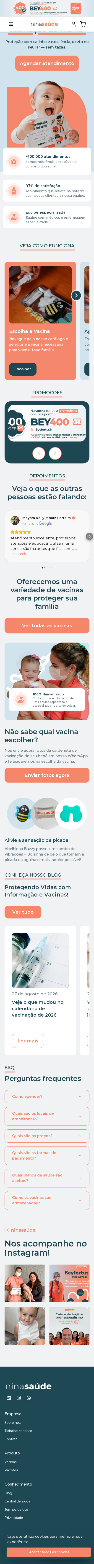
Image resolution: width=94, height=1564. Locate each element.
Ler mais (28, 1041)
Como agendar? (27, 1096)
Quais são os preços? (32, 1136)
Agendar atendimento (47, 63)
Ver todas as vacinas (47, 625)
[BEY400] (47, 423)
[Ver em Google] (15, 520)
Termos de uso (16, 1509)
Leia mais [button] (18, 554)
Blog (8, 1493)
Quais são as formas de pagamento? (34, 1155)
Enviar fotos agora (47, 775)
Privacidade (14, 1518)
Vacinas (10, 1462)
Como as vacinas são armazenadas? (32, 1200)
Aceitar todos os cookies (49, 1552)
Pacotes (11, 1470)
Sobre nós (13, 1423)
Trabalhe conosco (18, 1431)
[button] (4, 536)
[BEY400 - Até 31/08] (47, 8)
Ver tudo (23, 912)
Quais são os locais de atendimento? (33, 1116)
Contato (11, 1439)
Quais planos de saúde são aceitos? (37, 1178)
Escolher (23, 369)
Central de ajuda (17, 1501)
